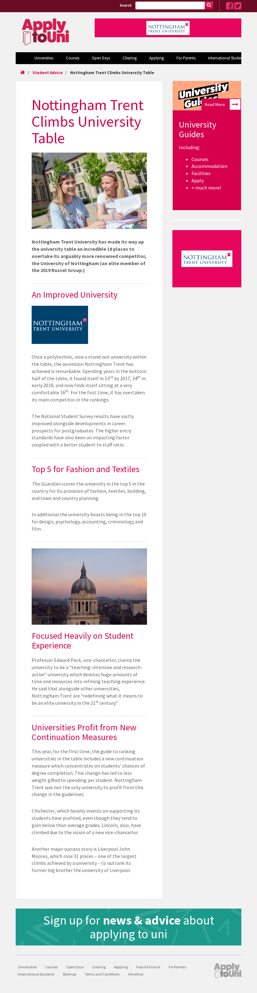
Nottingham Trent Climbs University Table (112, 72)
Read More (215, 104)
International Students (226, 58)
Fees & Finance (148, 967)
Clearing (130, 58)
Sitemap (69, 974)
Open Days (101, 58)
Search (126, 5)
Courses (72, 58)
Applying (156, 58)
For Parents (186, 58)
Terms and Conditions (102, 974)
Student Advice (48, 72)
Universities (43, 58)
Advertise (135, 974)
